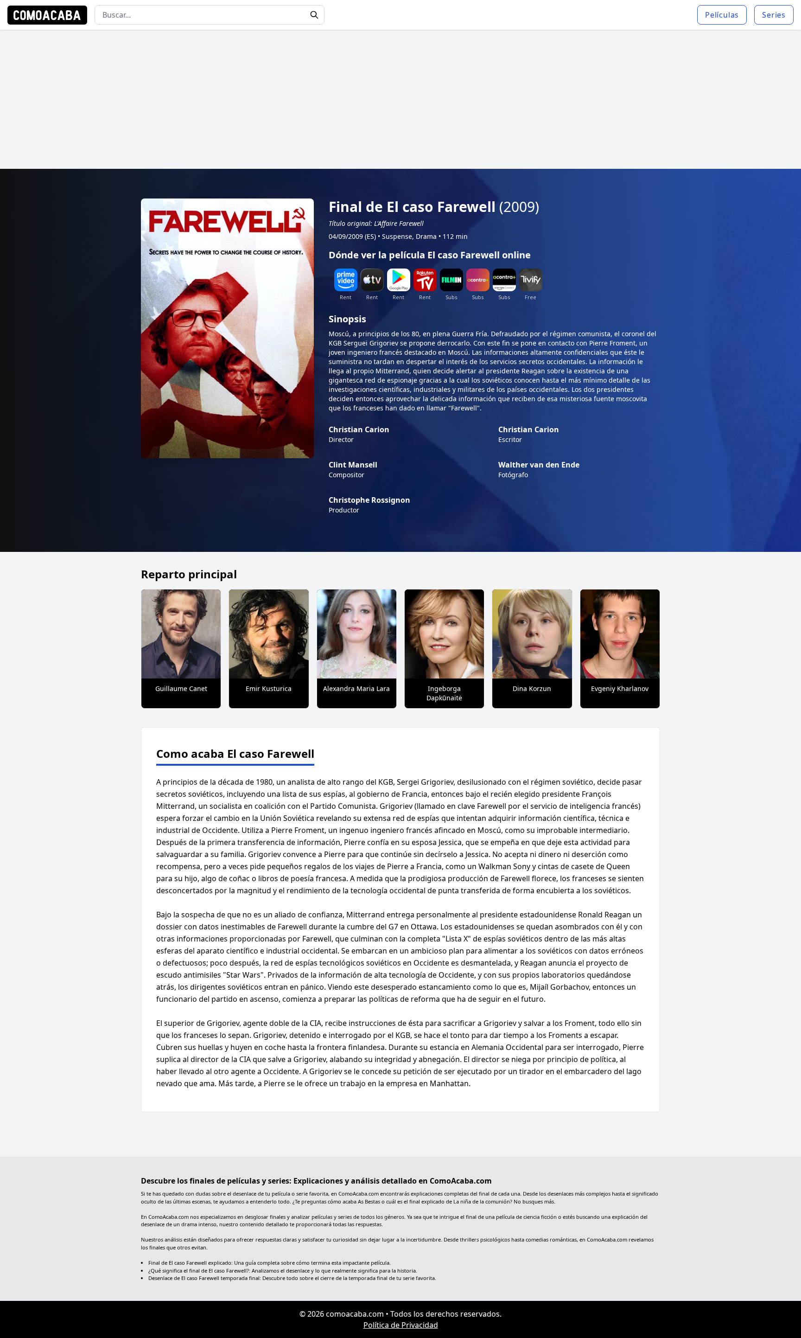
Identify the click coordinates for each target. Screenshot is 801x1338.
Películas (722, 15)
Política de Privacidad (400, 1325)
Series (774, 15)
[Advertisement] (400, 99)
